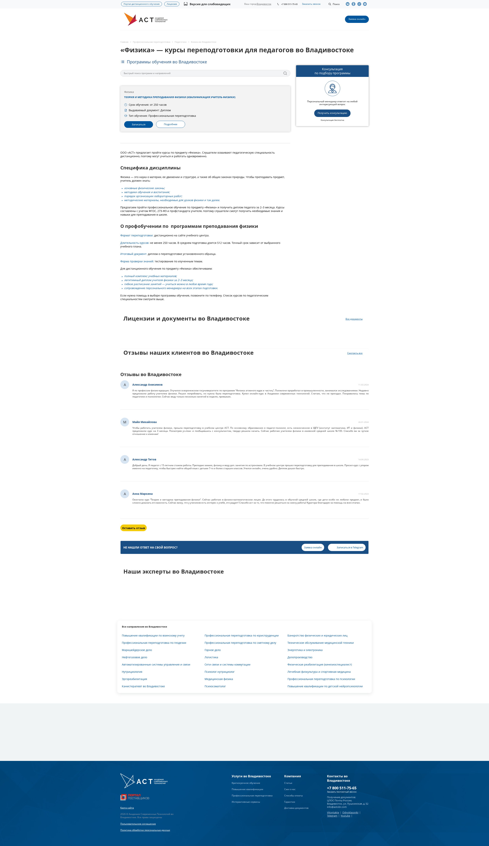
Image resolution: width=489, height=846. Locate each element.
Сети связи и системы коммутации (227, 664)
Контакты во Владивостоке (338, 778)
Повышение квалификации (247, 789)
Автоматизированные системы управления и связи (156, 664)
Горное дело (213, 650)
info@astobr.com (337, 807)
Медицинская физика (219, 679)
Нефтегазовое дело (134, 657)
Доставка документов (296, 808)
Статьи (288, 783)
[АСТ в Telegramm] (360, 4)
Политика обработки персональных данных (145, 830)
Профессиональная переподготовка (252, 795)
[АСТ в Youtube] (366, 4)
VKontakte (333, 812)
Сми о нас (290, 789)
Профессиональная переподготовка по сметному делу (240, 643)
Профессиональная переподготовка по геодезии (154, 643)
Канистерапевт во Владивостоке (143, 686)
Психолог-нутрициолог (220, 672)
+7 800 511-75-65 (289, 4)
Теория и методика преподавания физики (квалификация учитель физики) (179, 97)
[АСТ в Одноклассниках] (354, 4)
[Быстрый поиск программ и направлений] (285, 73)
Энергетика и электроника (305, 650)
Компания (292, 776)
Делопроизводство (299, 657)
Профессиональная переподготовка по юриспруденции (242, 635)
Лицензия (172, 3)
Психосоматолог (215, 686)
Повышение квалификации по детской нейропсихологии (325, 686)
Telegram (332, 815)
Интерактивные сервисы (246, 801)
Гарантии (289, 801)
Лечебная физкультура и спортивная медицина (319, 672)
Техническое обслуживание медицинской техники (320, 643)
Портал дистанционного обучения (141, 3)
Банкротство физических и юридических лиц (317, 635)
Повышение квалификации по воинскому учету (153, 635)
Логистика (211, 657)
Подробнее (170, 124)
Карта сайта (127, 807)
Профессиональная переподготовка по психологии (321, 679)
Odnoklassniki (350, 812)
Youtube (345, 815)
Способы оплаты (293, 795)
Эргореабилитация (134, 679)
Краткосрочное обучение (246, 783)
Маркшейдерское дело (137, 650)
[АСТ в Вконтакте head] (348, 4)
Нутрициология (132, 672)
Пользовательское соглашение (138, 823)
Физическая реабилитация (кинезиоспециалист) (319, 664)
